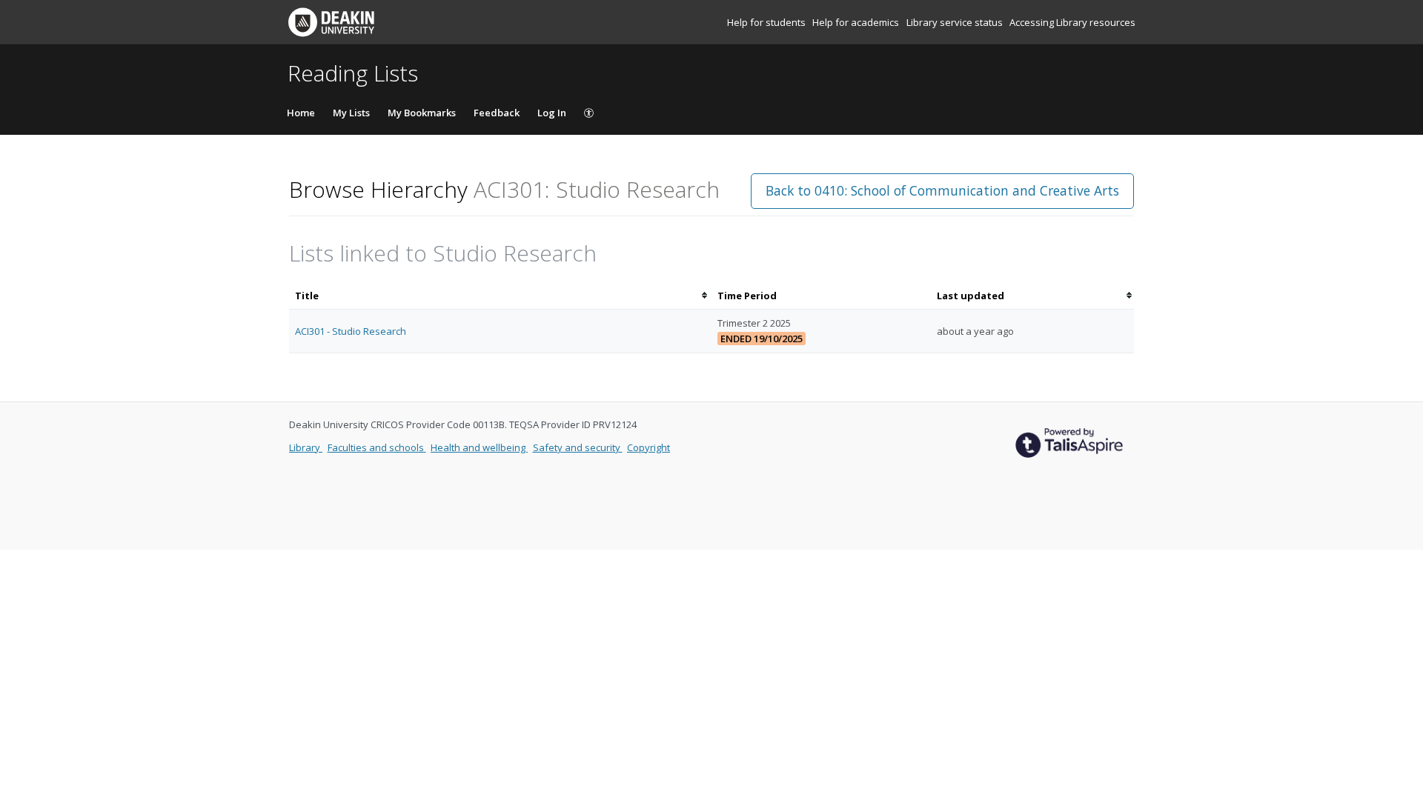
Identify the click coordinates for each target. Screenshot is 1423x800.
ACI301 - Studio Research (350, 331)
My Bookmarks (422, 112)
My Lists (351, 112)
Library (305, 447)
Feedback (497, 112)
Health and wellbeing (479, 447)
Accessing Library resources (1072, 22)
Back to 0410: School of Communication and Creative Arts (942, 190)
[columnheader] (500, 296)
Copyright (648, 447)
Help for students (767, 22)
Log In (551, 112)
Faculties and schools (377, 447)
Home (301, 112)
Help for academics (856, 22)
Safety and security (578, 447)
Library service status (955, 22)
